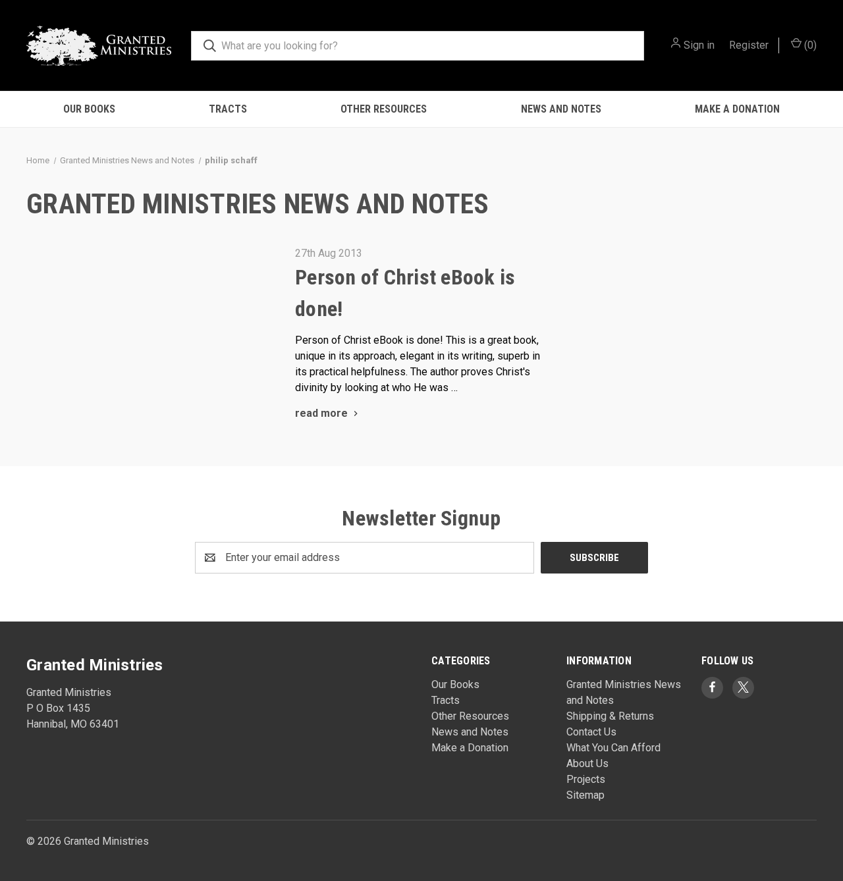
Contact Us (591, 732)
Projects (585, 779)
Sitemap (585, 795)
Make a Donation (737, 109)
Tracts (228, 109)
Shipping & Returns (610, 716)
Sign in (699, 45)
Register (749, 45)
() (809, 45)
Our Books (89, 109)
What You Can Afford (613, 747)
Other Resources (383, 109)
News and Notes (561, 109)
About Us (587, 763)
